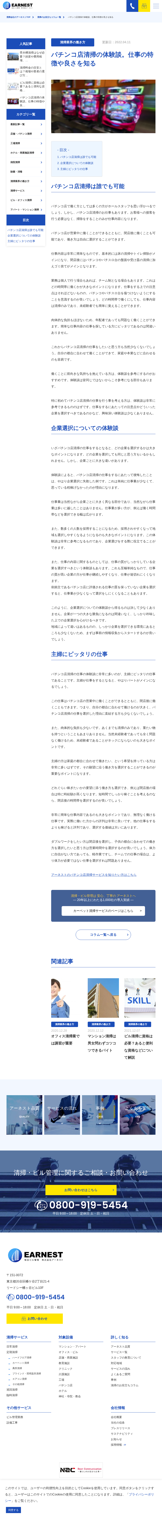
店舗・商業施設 (68, 1357)
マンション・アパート (72, 1346)
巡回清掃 (12, 1389)
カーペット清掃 (20, 1363)
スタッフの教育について (126, 1357)
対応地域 (116, 1363)
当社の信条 (118, 1422)
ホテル (63, 1390)
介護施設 (64, 1374)
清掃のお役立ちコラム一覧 (49, 17)
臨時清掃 (12, 1395)
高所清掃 (17, 1368)
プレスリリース (120, 1428)
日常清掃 (12, 1346)
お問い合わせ (38, 1318)
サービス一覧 (119, 1352)
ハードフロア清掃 (21, 1357)
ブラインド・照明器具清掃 (26, 1373)
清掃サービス (17, 190)
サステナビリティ (122, 1433)
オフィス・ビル (68, 1352)
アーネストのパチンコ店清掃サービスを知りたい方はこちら (94, 874)
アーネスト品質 (120, 1346)
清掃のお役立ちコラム (124, 1385)
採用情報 (116, 1444)
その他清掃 (18, 1384)
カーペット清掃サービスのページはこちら (103, 910)
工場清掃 (15, 143)
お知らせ (116, 1439)
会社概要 (116, 1417)
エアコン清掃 (19, 1379)
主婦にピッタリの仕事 (21, 241)
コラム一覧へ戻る (103, 934)
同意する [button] (13, 1510)
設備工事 (12, 1422)
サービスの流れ (120, 1368)
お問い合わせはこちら (81, 1190)
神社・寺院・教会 (70, 1396)
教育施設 (64, 1363)
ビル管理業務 (15, 1417)
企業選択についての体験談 (24, 235)
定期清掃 (12, 1352)
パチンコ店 (66, 1385)
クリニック (66, 1368)
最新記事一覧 (17, 124)
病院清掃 (15, 162)
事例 (113, 1379)
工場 (61, 1379)
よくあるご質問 (120, 1374)
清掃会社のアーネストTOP (18, 17)
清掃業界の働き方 (19, 181)
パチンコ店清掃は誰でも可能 (25, 230)
